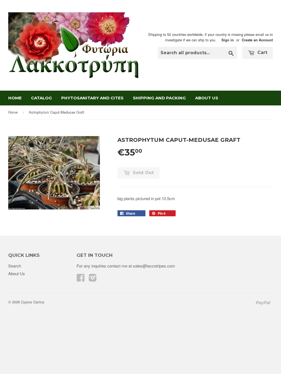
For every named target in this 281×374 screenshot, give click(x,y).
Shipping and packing (159, 97)
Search (14, 266)
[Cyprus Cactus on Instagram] (93, 279)
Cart (261, 52)
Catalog (41, 97)
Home (15, 97)
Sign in (227, 40)
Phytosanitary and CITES (92, 97)
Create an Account (257, 40)
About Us (206, 97)
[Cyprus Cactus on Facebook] (81, 279)
